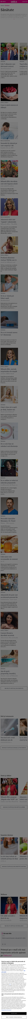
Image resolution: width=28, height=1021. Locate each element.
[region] (14, 989)
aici (10, 984)
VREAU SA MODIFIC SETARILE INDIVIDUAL (14, 1017)
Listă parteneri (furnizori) (6, 1010)
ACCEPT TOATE (14, 1013)
